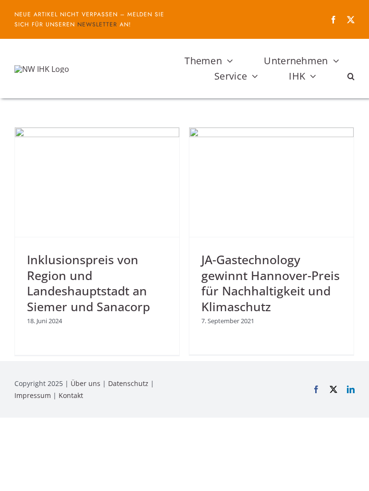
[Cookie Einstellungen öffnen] (21, 478)
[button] (351, 76)
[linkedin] (351, 389)
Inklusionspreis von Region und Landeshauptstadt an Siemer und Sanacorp (88, 282)
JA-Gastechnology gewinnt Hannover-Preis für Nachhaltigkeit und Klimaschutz (270, 282)
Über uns (85, 383)
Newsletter (97, 24)
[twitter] (351, 19)
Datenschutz (128, 383)
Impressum (32, 395)
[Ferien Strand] (41, 69)
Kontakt (71, 395)
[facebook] (333, 19)
